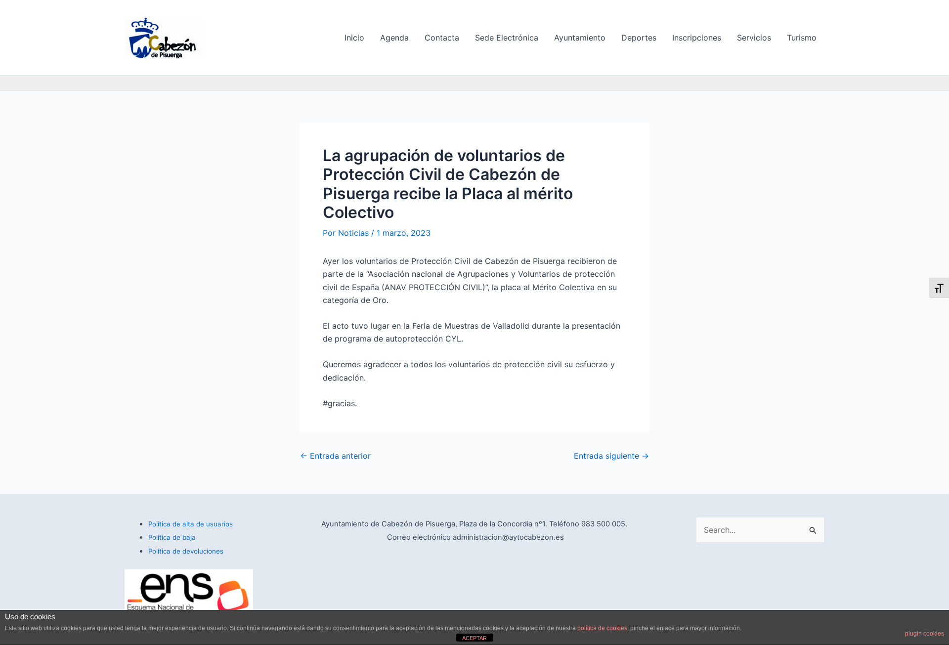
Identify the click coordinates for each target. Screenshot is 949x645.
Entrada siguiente (611, 456)
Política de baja (172, 537)
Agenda (394, 38)
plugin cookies (924, 633)
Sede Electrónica (506, 38)
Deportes (638, 38)
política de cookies (602, 628)
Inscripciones (696, 38)
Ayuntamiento (579, 38)
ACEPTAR (474, 638)
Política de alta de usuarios (190, 524)
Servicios (754, 38)
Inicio (354, 38)
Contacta (442, 38)
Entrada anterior (335, 456)
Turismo (802, 38)
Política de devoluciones (185, 551)
